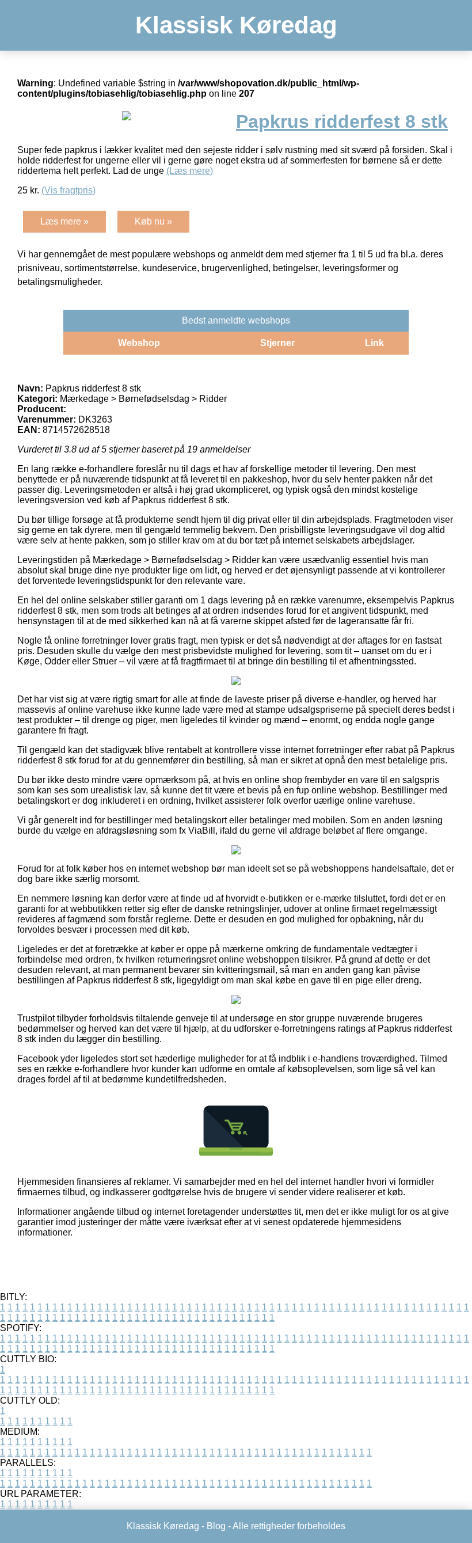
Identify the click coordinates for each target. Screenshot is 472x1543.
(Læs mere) (189, 171)
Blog (216, 1526)
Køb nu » (153, 221)
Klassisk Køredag (236, 25)
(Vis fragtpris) (68, 190)
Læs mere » (64, 221)
